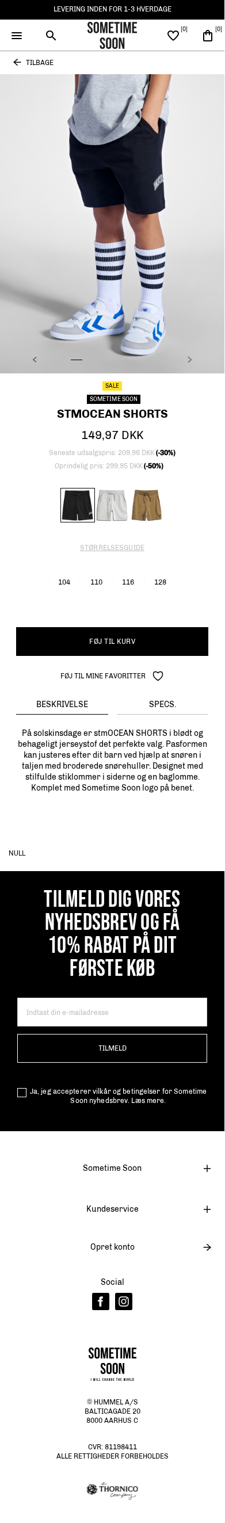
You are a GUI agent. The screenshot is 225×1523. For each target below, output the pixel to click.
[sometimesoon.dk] (112, 34)
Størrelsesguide (112, 548)
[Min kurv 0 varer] (207, 35)
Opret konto (112, 1247)
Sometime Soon (112, 1168)
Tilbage (40, 63)
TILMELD (112, 1048)
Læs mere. (148, 1101)
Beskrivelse (62, 704)
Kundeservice (112, 1209)
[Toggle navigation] (17, 35)
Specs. (162, 704)
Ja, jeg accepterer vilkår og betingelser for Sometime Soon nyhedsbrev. (118, 1096)
